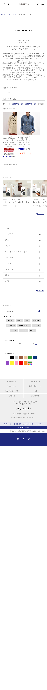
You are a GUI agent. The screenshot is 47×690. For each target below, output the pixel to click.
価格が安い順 (17, 104)
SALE (9, 92)
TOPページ (4, 14)
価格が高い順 (30, 104)
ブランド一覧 (12, 14)
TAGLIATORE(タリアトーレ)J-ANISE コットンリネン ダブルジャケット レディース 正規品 (23, 141)
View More (40, 214)
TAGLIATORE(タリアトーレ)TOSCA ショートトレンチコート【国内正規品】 (9, 141)
